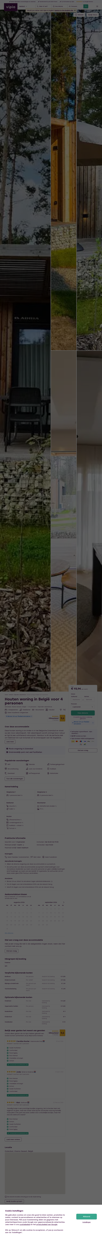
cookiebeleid (25, 1224)
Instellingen (86, 1222)
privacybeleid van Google (46, 1224)
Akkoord (86, 1216)
